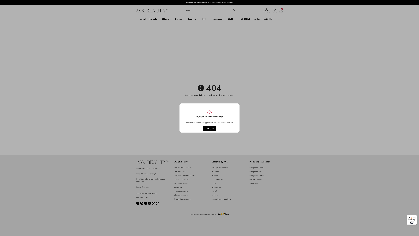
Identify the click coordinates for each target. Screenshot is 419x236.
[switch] (412, 222)
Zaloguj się (209, 128)
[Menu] (415, 216)
